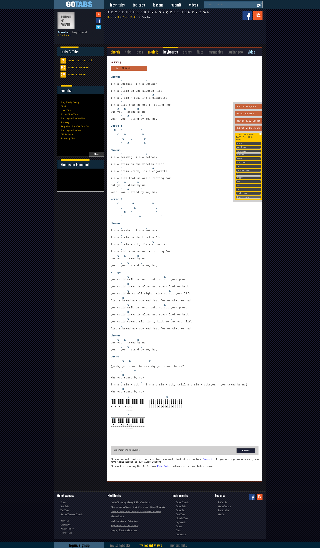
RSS (257, 15)
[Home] (79, 4)
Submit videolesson (248, 128)
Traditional (242, 193)
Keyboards (181, 522)
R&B (238, 186)
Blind (63, 106)
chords (115, 52)
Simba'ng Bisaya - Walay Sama (124, 521)
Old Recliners (67, 134)
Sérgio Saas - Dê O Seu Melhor (124, 525)
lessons (158, 5)
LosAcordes (223, 510)
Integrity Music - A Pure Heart (124, 530)
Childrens (241, 147)
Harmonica (181, 534)
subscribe (92, 14)
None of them (242, 197)
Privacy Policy (67, 528)
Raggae (239, 178)
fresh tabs (117, 5)
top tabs (139, 5)
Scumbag (65, 122)
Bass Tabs (180, 514)
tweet (92, 27)
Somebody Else (68, 138)
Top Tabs (64, 510)
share (92, 20)
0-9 (206, 12)
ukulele (153, 52)
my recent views (150, 545)
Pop (238, 174)
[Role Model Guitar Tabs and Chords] (64, 19)
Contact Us (65, 524)
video (251, 52)
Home (111, 17)
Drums (179, 526)
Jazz (238, 166)
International (243, 170)
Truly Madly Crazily (70, 102)
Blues (239, 143)
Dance (239, 159)
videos (193, 5)
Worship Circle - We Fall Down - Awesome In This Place (136, 511)
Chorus (116, 77)
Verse (115, 126)
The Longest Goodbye (71, 130)
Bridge (116, 272)
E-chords (208, 459)
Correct (246, 450)
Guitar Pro (180, 510)
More (96, 154)
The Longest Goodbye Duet (73, 118)
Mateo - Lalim (117, 516)
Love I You (66, 110)
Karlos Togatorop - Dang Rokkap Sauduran (130, 502)
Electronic (241, 163)
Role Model (64, 35)
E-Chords (222, 502)
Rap (238, 182)
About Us (64, 520)
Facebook (247, 15)
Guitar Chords (182, 502)
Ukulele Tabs (182, 518)
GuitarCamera (224, 506)
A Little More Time (69, 114)
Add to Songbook (246, 106)
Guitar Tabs (181, 506)
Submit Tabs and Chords (71, 514)
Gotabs (221, 514)
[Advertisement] (185, 33)
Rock (238, 189)
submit (176, 5)
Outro (115, 356)
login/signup (79, 545)
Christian (241, 151)
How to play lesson (248, 121)
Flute (178, 530)
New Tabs (64, 506)
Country (240, 155)
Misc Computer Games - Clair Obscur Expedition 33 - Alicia (138, 507)
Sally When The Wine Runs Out (75, 126)
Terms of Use (66, 532)
